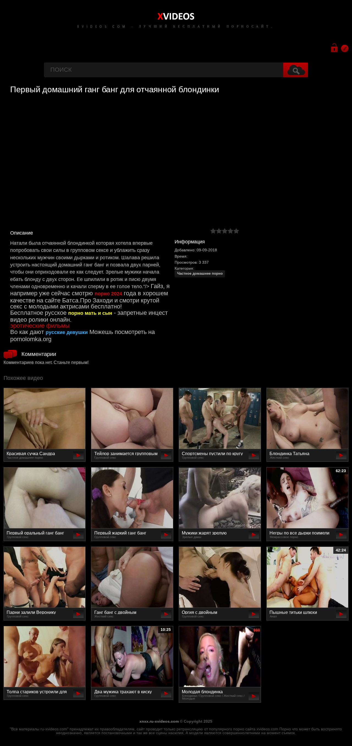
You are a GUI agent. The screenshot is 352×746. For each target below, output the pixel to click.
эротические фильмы (40, 325)
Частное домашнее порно (200, 273)
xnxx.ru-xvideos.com (159, 721)
